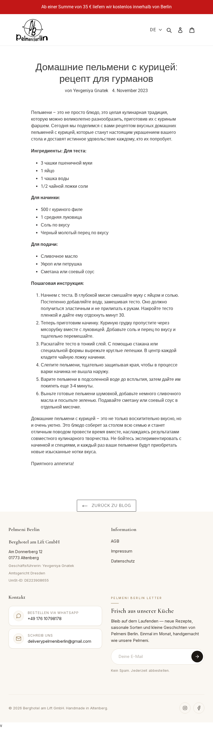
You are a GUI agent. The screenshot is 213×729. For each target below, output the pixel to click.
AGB (115, 541)
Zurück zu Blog (110, 505)
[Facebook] (198, 708)
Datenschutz (123, 561)
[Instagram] (185, 708)
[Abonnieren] (197, 656)
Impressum (121, 551)
